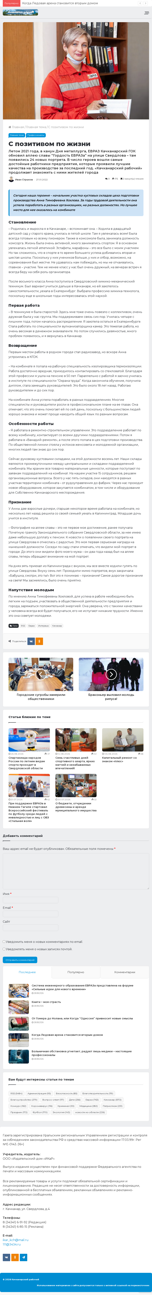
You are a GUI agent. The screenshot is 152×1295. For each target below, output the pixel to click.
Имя (7, 894)
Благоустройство (24, 1099)
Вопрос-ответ (53, 1099)
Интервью (43, 625)
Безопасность (66, 1093)
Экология (61, 1112)
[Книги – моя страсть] (19, 1007)
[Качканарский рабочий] (20, 12)
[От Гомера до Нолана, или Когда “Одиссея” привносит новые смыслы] (19, 1024)
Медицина (89, 1106)
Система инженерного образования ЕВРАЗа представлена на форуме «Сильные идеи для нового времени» (82, 987)
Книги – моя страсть (46, 1002)
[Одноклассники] (39, 641)
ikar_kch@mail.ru (16, 1240)
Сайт (6, 921)
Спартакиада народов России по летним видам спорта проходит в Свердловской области (27, 763)
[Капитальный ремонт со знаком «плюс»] (122, 739)
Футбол (40, 1112)
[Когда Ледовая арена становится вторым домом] (19, 1040)
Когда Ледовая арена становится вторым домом (67, 1035)
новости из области (90, 1112)
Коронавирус (41, 1106)
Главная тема (36, 127)
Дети (74, 1099)
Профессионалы (35, 135)
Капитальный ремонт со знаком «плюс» (119, 759)
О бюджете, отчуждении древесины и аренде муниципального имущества (76, 807)
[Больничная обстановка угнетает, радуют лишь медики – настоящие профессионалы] (19, 1057)
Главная (17, 127)
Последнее (27, 972)
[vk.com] (6, 1257)
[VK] (31, 641)
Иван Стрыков (24, 179)
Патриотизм (112, 1106)
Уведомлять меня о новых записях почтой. (39, 949)
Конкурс (18, 1106)
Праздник (19, 1112)
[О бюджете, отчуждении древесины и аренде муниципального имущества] (76, 785)
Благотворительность (97, 1093)
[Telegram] (23, 1257)
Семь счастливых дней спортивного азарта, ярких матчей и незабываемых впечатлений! (75, 763)
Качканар (57, 625)
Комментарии (124, 972)
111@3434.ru (12, 1244)
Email (8, 908)
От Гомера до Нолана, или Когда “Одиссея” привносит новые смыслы (82, 1018)
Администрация (39, 1093)
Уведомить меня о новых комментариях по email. (44, 942)
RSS (23, 625)
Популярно (75, 972)
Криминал (66, 1106)
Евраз (32, 625)
